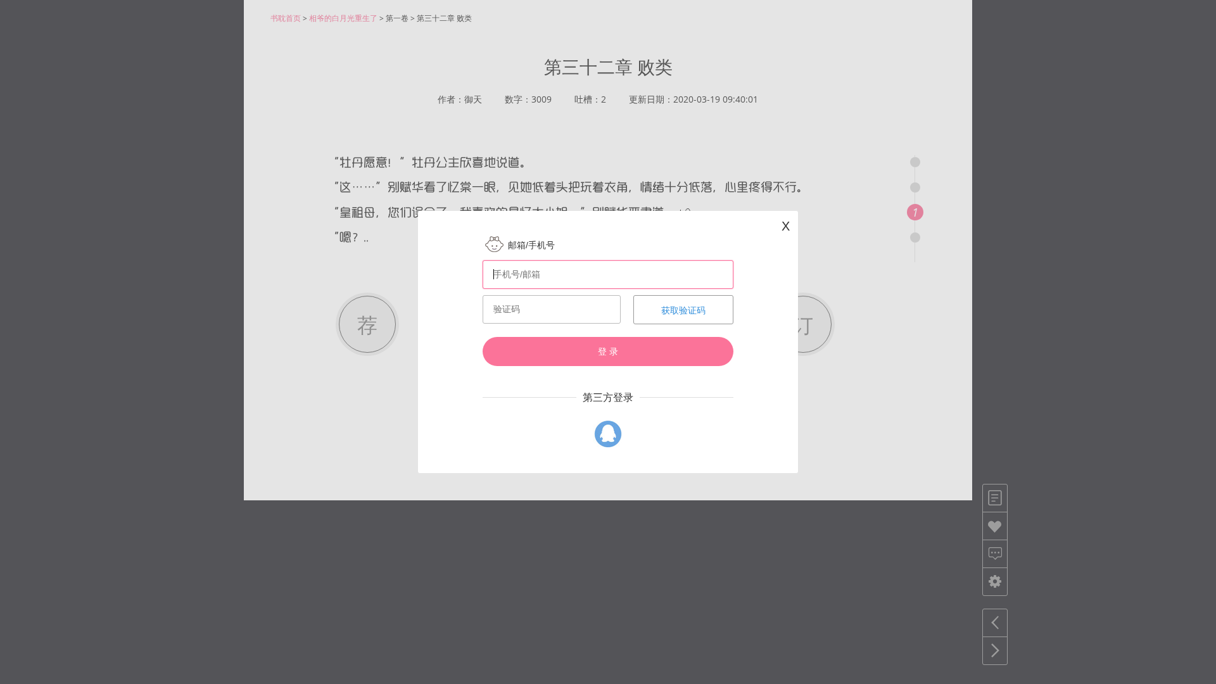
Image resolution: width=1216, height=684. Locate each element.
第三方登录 (608, 397)
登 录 (608, 351)
